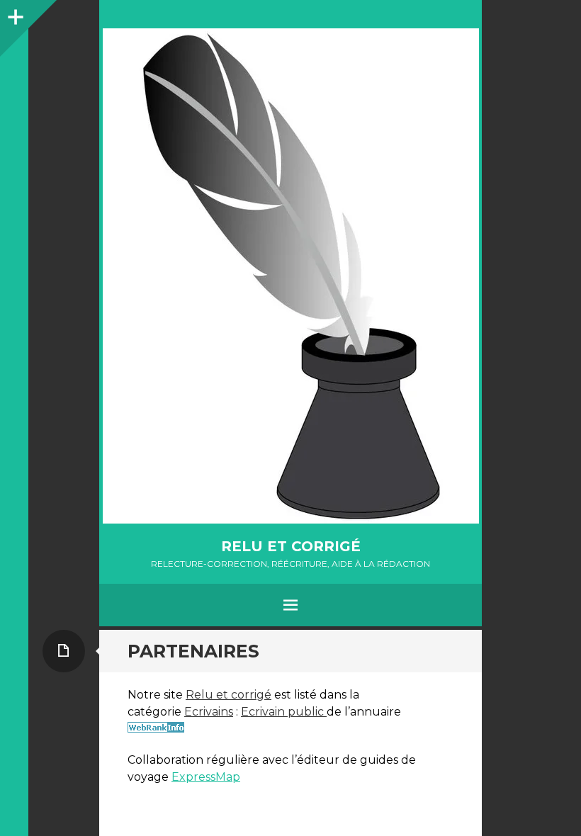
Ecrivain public (284, 711)
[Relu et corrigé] (290, 276)
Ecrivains (208, 711)
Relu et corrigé (291, 546)
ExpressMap (205, 777)
